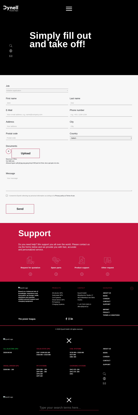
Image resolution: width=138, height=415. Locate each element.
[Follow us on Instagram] (69, 319)
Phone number (77, 110)
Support (106, 304)
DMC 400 (73, 357)
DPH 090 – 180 (42, 369)
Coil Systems (56, 297)
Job (7, 86)
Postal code (12, 133)
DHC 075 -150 (74, 369)
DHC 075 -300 (74, 371)
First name (11, 98)
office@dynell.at (83, 306)
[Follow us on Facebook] (66, 319)
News (105, 296)
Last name (75, 98)
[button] (69, 9)
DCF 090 (73, 354)
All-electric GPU (57, 293)
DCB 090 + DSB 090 (77, 352)
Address (10, 122)
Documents (11, 146)
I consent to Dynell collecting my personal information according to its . (42, 196)
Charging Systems (58, 304)
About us (107, 293)
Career (106, 298)
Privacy (106, 312)
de (15, 51)
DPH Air (40, 374)
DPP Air (40, 376)
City (72, 122)
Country (74, 133)
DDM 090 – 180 (8, 369)
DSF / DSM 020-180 (43, 352)
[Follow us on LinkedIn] (72, 319)
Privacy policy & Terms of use (65, 196)
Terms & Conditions (111, 315)
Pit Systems (56, 302)
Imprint (106, 309)
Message (10, 173)
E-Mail (9, 110)
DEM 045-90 (7, 352)
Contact (106, 301)
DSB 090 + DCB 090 (44, 354)
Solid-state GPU (57, 295)
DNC (71, 374)
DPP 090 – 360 (42, 371)
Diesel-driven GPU (58, 300)
